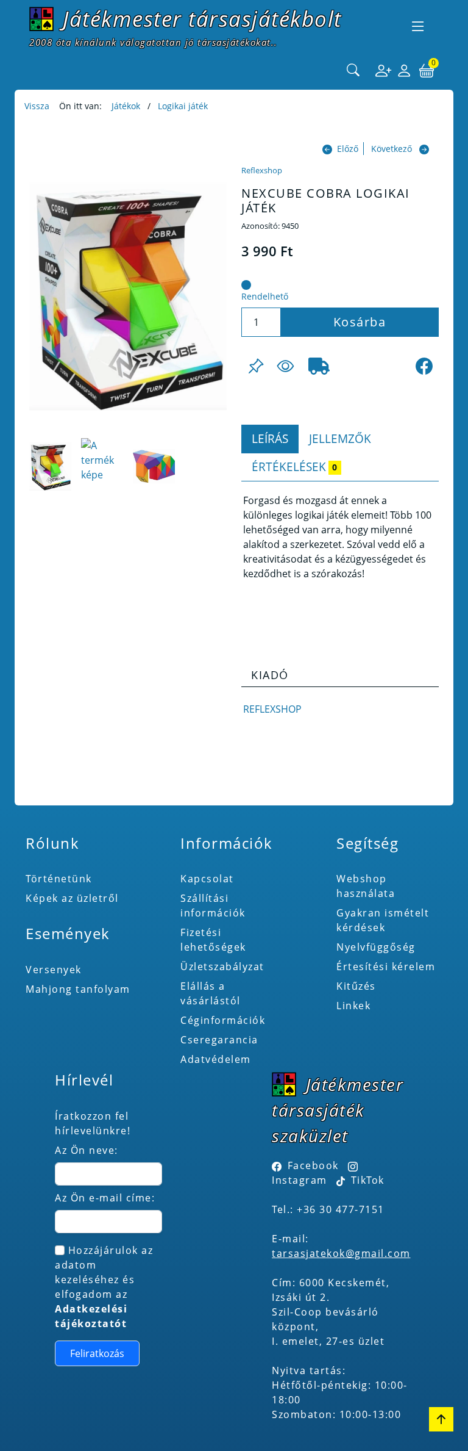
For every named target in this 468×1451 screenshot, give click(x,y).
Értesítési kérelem (385, 966)
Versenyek (54, 969)
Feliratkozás (97, 1353)
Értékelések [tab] (294, 466)
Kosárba (359, 322)
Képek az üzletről (72, 898)
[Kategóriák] (418, 26)
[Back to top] (441, 1419)
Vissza (36, 106)
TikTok (366, 1180)
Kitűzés (356, 986)
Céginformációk (222, 1020)
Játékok (126, 106)
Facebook (313, 1165)
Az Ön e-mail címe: (105, 1197)
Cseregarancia (219, 1039)
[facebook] (424, 366)
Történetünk (59, 878)
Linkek (353, 1005)
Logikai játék (183, 106)
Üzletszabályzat (222, 966)
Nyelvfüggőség (376, 947)
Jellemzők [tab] (340, 438)
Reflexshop (261, 170)
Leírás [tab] (270, 438)
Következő (391, 148)
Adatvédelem (215, 1059)
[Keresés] (353, 70)
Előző (347, 148)
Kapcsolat (207, 878)
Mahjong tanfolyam (78, 989)
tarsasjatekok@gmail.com (341, 1253)
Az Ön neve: (86, 1150)
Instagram (299, 1180)
